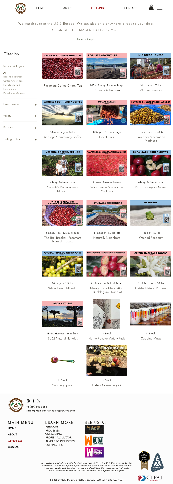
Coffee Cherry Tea (12, 80)
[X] (39, 401)
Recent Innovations (13, 76)
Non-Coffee (9, 88)
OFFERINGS (15, 440)
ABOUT (12, 434)
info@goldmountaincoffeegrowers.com (51, 410)
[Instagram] (28, 401)
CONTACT (14, 447)
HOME (12, 428)
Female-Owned (11, 84)
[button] (151, 7)
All (4, 72)
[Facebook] (33, 401)
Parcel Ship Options (13, 92)
